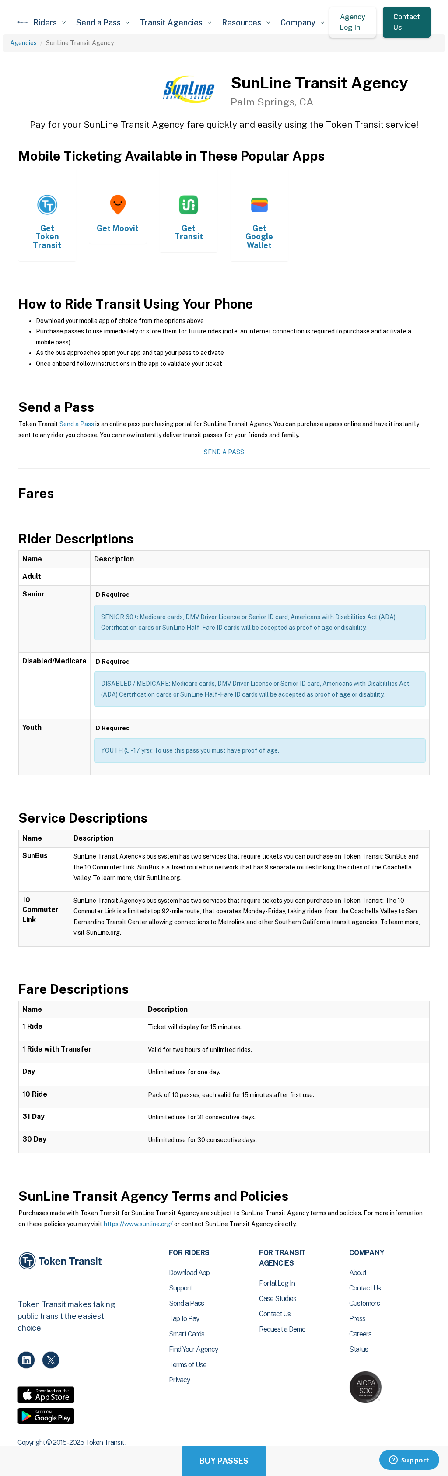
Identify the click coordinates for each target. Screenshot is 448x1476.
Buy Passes (224, 1460)
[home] (23, 22)
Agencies (23, 42)
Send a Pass (77, 424)
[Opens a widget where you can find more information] (409, 1461)
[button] (49, 22)
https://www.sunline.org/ (138, 1223)
